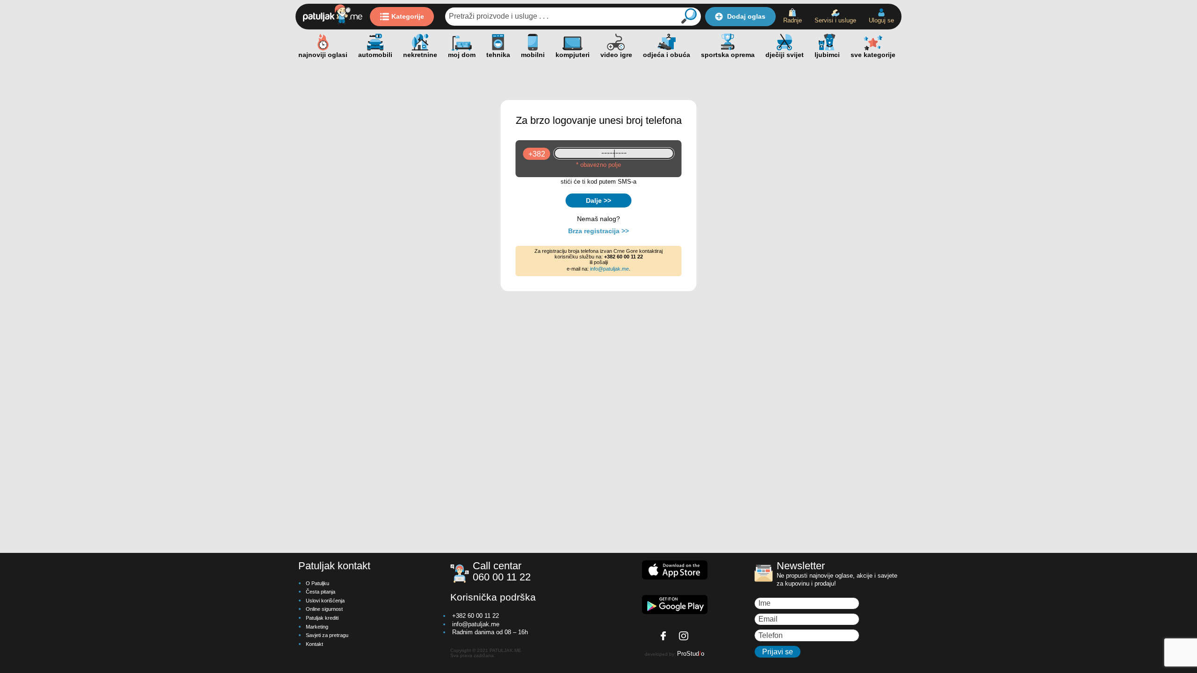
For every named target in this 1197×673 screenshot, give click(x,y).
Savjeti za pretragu (327, 635)
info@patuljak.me (609, 269)
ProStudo (690, 653)
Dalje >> (598, 200)
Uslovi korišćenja (325, 600)
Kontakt (314, 644)
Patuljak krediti (322, 618)
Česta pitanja (320, 591)
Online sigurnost (324, 609)
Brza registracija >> (598, 231)
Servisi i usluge (835, 20)
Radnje (792, 20)
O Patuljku (317, 583)
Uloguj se (881, 20)
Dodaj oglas (746, 16)
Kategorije (407, 16)
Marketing (317, 627)
